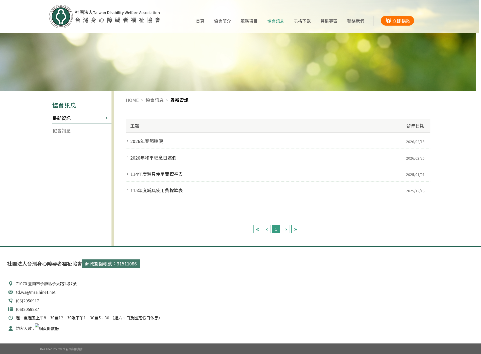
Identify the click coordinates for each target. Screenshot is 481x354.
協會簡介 (222, 20)
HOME (132, 100)
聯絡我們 (355, 20)
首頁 (200, 20)
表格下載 (302, 20)
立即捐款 (401, 21)
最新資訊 (62, 118)
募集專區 (328, 20)
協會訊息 (275, 20)
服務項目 (249, 20)
